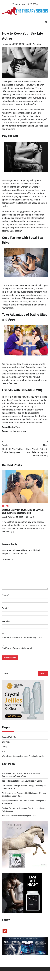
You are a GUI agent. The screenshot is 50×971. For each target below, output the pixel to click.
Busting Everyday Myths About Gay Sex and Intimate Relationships (23, 511)
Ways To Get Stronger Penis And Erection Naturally (23, 756)
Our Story (6, 742)
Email (5, 608)
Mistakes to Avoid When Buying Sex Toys (18, 816)
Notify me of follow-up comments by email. (22, 637)
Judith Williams (33, 44)
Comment (7, 559)
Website (5, 621)
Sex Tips (15, 427)
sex (24, 431)
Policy (4, 747)
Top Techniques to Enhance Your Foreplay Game (22, 781)
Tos (3, 751)
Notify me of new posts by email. (17, 648)
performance (16, 431)
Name (5, 595)
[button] (26, 156)
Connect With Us (9, 737)
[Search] (46, 22)
